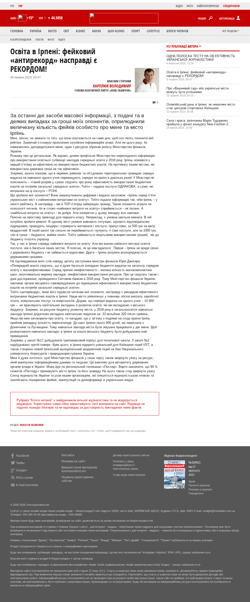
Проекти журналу (199, 485)
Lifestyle (153, 31)
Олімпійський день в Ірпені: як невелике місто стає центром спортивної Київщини (201, 106)
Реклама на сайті (73, 461)
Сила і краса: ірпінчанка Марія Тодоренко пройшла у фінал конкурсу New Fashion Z (197, 122)
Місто (52, 31)
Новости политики (31, 425)
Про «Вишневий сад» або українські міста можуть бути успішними (198, 90)
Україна (35, 31)
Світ (66, 31)
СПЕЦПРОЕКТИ (231, 6)
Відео (61, 39)
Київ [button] (13, 18)
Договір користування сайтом (131, 455)
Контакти (68, 455)
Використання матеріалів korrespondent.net (79, 469)
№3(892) (194, 462)
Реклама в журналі (200, 489)
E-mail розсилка (27, 485)
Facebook (22, 455)
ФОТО (190, 6)
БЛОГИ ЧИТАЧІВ (177, 31)
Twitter (20, 463)
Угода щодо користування (129, 474)
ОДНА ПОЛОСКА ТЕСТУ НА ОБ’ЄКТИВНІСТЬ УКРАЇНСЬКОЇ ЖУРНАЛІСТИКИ (201, 58)
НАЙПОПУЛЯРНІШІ (208, 6)
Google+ (22, 470)
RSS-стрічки (24, 477)
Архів (191, 481)
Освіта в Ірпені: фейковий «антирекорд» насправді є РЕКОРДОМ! (196, 74)
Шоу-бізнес (116, 31)
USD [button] (41, 18)
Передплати (195, 493)
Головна (16, 31)
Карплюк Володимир (112, 86)
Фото (51, 39)
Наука (96, 31)
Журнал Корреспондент (181, 455)
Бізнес (80, 31)
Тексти (39, 39)
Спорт (135, 31)
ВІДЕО (179, 6)
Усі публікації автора (182, 46)
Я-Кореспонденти (20, 39)
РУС (12, 6)
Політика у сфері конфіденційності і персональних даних (125, 465)
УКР (20, 6)
